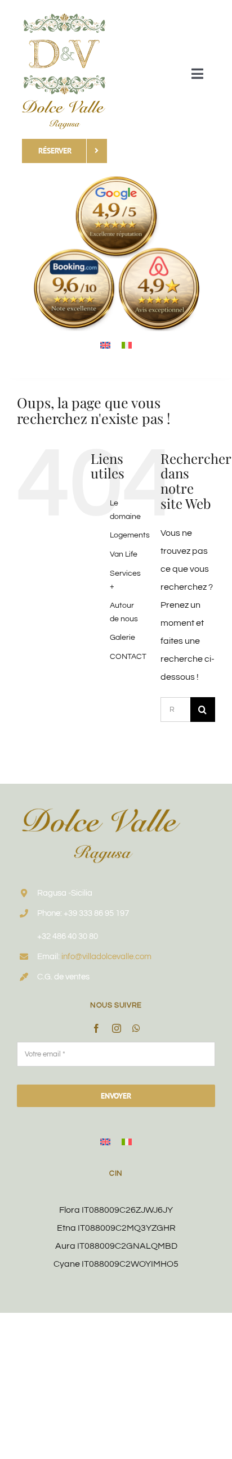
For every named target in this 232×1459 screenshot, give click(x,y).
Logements (130, 535)
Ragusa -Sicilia (64, 893)
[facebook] (96, 1028)
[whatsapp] (136, 1028)
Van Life (123, 554)
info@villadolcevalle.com (106, 956)
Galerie (122, 638)
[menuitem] (105, 345)
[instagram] (116, 1028)
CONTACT (128, 657)
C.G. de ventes (63, 977)
